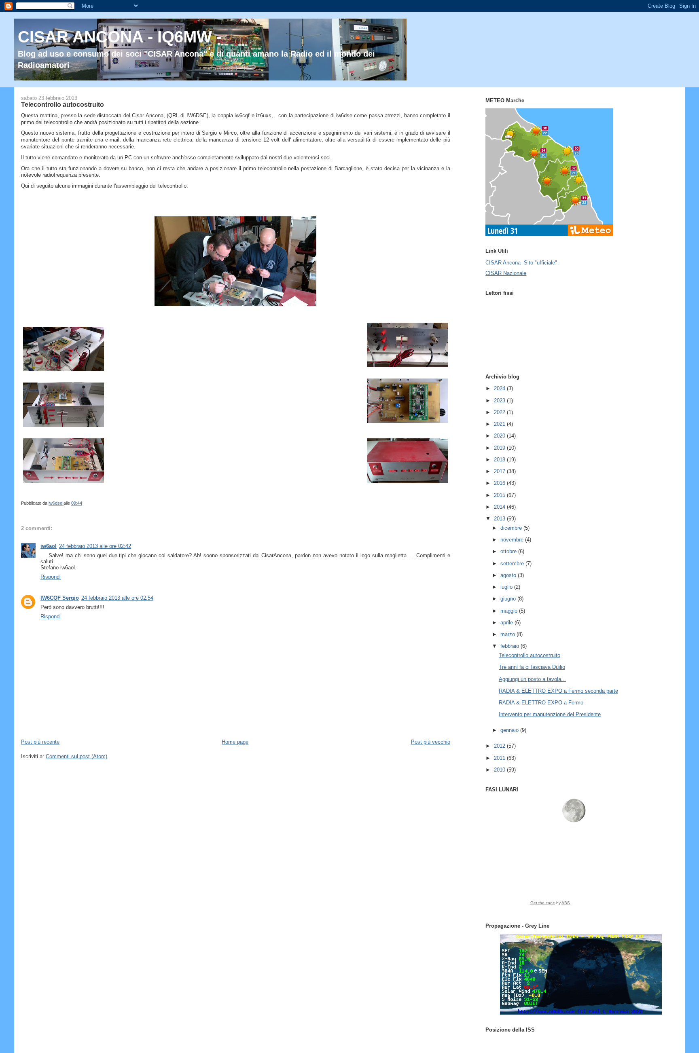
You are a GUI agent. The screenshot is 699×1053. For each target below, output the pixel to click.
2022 (500, 412)
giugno (508, 599)
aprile (507, 623)
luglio (507, 587)
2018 (500, 460)
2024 (500, 388)
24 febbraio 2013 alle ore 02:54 (117, 598)
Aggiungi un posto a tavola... (532, 679)
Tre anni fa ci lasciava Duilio (532, 667)
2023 (500, 401)
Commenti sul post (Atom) (76, 756)
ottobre (509, 551)
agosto (509, 575)
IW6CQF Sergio (59, 598)
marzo (508, 634)
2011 (500, 758)
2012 (500, 746)
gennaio (510, 730)
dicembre (511, 528)
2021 (500, 424)
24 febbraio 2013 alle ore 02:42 (95, 546)
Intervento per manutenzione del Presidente (550, 714)
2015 (500, 495)
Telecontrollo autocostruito (529, 655)
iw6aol (48, 546)
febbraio (510, 646)
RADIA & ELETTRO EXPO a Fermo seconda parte (558, 691)
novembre (512, 540)
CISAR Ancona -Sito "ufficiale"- (522, 263)
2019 (500, 448)
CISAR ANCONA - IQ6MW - (120, 37)
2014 (500, 507)
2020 (500, 436)
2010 (500, 770)
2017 (500, 471)
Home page (235, 742)
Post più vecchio (430, 742)
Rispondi (50, 577)
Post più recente (40, 742)
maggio (509, 611)
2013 (500, 519)
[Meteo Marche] (549, 234)
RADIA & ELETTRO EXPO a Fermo (541, 703)
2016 (500, 483)
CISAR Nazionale (505, 273)
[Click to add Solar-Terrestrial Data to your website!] (581, 1013)
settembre (512, 563)
